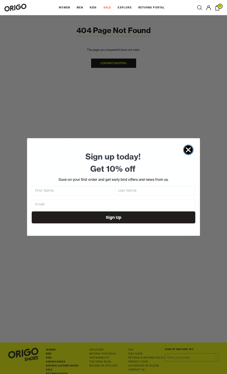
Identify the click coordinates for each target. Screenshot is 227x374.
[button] (199, 7)
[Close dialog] (188, 150)
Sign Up (113, 217)
